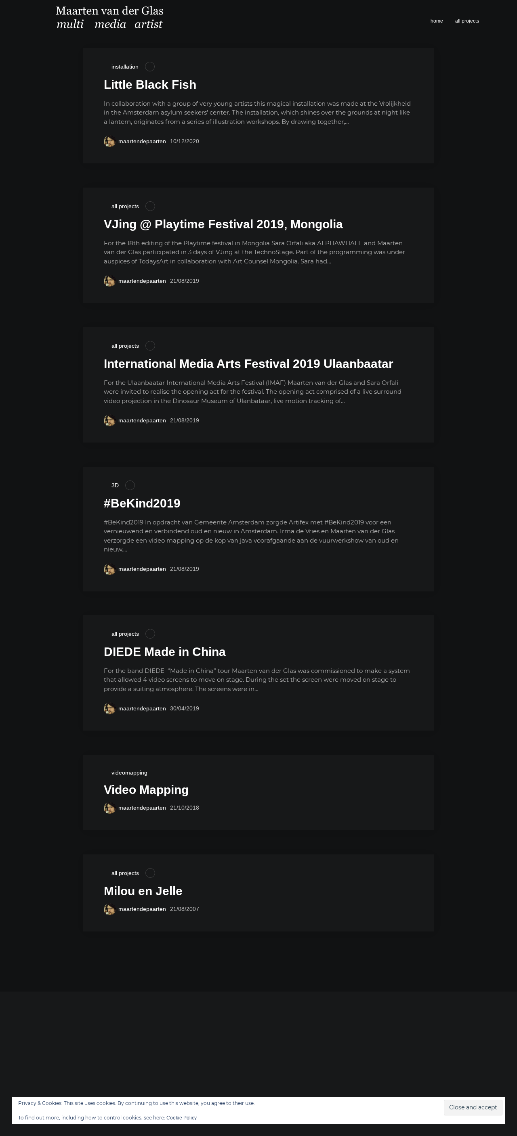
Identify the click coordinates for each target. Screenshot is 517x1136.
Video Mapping (146, 789)
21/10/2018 (184, 807)
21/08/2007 (184, 909)
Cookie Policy (181, 1118)
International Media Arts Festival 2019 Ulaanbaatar (248, 363)
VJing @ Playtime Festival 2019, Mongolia (223, 224)
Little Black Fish (150, 84)
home (437, 21)
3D (115, 485)
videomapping (129, 772)
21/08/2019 (184, 281)
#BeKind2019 (142, 503)
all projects (467, 21)
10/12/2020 (184, 141)
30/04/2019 (184, 708)
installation (125, 66)
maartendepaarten (142, 141)
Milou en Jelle (143, 891)
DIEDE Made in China (165, 651)
